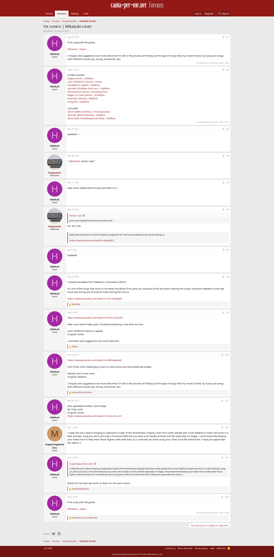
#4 (227, 155)
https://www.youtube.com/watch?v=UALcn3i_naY (94, 415)
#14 (227, 496)
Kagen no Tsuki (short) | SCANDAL (86, 95)
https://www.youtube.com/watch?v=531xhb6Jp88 (94, 298)
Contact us (170, 548)
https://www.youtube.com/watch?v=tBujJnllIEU (91, 240)
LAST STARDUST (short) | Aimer (84, 81)
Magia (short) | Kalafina (80, 78)
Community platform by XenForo (137, 554)
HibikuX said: (75, 215)
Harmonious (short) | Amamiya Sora (87, 91)
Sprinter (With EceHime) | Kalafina (86, 115)
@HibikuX (74, 161)
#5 (227, 182)
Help (212, 548)
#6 (227, 209)
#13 (227, 457)
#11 (227, 400)
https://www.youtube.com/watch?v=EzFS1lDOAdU (95, 317)
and (82, 392)
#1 (227, 37)
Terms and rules (185, 548)
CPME (49, 548)
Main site (221, 548)
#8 (227, 276)
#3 (227, 129)
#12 (227, 427)
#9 (227, 312)
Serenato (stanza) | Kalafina (82, 98)
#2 (227, 69)
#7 (227, 249)
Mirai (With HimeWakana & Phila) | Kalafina (91, 118)
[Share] (223, 37)
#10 (227, 354)
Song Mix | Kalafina (78, 101)
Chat (85, 13)
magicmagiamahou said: (81, 463)
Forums (61, 13)
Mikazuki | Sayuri (77, 49)
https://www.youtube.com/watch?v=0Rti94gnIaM (94, 360)
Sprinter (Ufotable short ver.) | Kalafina (88, 88)
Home (49, 13)
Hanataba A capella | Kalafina (83, 85)
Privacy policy (201, 548)
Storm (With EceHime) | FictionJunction (88, 111)
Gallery (75, 13)
